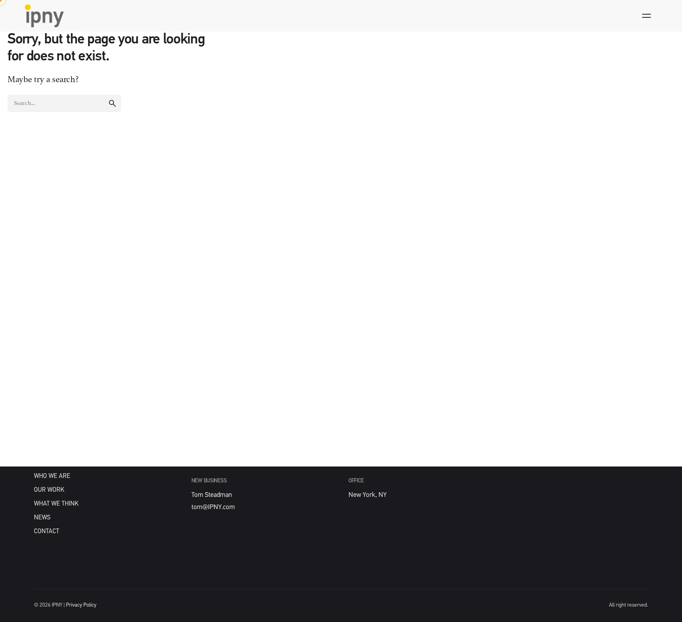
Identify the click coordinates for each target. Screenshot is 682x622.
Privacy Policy (81, 605)
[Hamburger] (646, 16)
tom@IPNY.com (213, 507)
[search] (112, 103)
